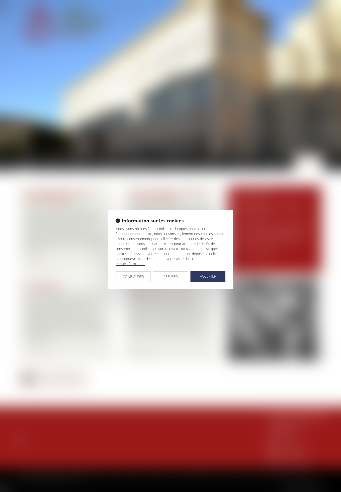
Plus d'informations (130, 263)
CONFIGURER (133, 276)
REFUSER (171, 276)
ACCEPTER (208, 276)
